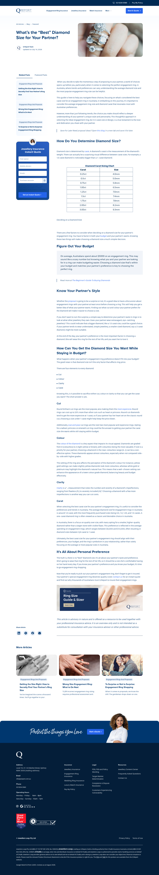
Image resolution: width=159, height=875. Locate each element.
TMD (104, 857)
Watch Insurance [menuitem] (96, 11)
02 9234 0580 (21, 787)
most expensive (124, 409)
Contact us (117, 577)
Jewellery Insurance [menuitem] (78, 11)
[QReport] (24, 10)
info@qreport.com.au (23, 779)
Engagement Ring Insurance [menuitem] (57, 11)
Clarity (59, 488)
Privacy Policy (124, 838)
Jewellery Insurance (72, 769)
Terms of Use (137, 838)
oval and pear (74, 425)
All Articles (20, 24)
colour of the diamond (70, 444)
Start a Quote (94, 732)
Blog (28, 24)
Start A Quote (133, 11)
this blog (101, 131)
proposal (72, 301)
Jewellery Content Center (128, 769)
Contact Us (122, 778)
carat (87, 151)
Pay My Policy (137, 3)
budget (103, 236)
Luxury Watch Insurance (74, 785)
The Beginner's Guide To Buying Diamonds (91, 280)
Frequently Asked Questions (129, 774)
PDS (97, 857)
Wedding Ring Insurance (74, 781)
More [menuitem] (107, 11)
